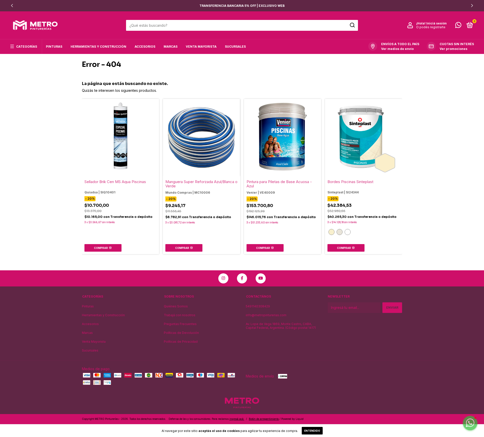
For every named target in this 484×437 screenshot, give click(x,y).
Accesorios (145, 46)
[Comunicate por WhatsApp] (458, 26)
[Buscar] (352, 25)
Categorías (26, 46)
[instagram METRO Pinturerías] (223, 278)
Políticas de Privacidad (181, 341)
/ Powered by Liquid (292, 418)
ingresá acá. (236, 418)
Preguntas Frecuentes (180, 324)
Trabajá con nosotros (179, 315)
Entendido (312, 430)
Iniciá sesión (436, 23)
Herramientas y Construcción (98, 46)
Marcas (170, 46)
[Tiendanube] (386, 419)
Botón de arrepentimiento (264, 418)
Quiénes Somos (176, 306)
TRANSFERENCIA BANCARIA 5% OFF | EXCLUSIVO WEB (242, 6)
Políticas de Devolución (181, 333)
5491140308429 (258, 306)
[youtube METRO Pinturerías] (261, 278)
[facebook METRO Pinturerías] (242, 278)
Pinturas (54, 46)
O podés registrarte (430, 27)
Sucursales (235, 46)
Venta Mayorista (201, 46)
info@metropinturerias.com (266, 315)
